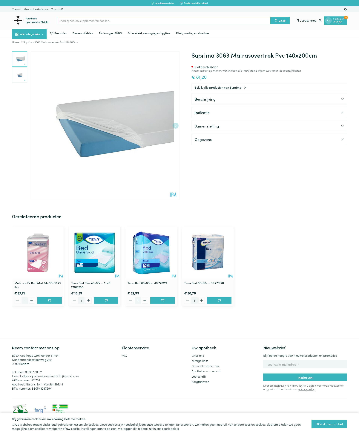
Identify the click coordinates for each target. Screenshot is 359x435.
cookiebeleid (170, 428)
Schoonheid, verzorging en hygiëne (149, 33)
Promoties (60, 33)
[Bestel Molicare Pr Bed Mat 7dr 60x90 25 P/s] (49, 300)
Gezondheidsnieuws (36, 9)
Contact (16, 9)
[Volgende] (176, 126)
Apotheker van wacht (206, 371)
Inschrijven (305, 377)
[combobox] (164, 20)
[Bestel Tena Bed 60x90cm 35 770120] (219, 300)
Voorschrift (57, 9)
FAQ (124, 355)
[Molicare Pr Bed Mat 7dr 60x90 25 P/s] (38, 253)
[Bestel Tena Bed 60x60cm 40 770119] (162, 300)
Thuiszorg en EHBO (110, 33)
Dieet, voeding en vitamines (192, 33)
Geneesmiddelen (83, 33)
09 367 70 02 (33, 372)
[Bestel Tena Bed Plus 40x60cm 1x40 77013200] (106, 300)
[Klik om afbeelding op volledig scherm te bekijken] (105, 126)
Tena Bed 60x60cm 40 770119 (147, 283)
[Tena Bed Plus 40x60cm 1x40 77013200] (95, 253)
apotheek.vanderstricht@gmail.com (54, 376)
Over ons (198, 355)
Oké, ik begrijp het (329, 424)
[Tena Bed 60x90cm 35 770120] (208, 253)
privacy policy (306, 389)
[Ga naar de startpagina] (30, 20)
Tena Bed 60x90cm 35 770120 (204, 283)
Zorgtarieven (200, 381)
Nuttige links (200, 361)
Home (15, 42)
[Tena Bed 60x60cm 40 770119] (151, 253)
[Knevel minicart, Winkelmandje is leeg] (328, 20)
